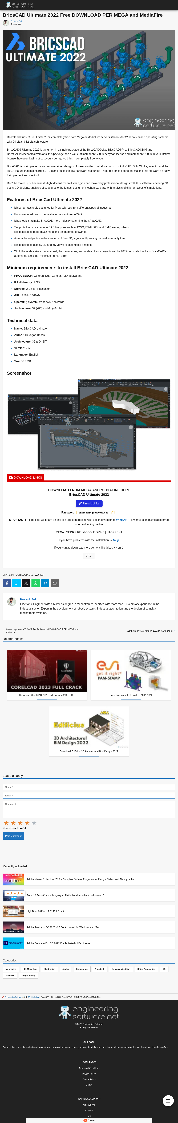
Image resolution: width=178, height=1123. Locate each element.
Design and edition (121, 969)
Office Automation (146, 969)
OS (164, 969)
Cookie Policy (89, 1079)
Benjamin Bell (16, 21)
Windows (10, 975)
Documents (82, 969)
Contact (89, 1110)
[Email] (55, 583)
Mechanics (11, 969)
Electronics (49, 969)
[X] (26, 583)
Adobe (65, 969)
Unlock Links (90, 503)
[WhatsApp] (35, 583)
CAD (88, 555)
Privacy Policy (89, 1074)
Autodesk (99, 969)
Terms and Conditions (89, 1068)
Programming (28, 975)
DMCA (89, 1085)
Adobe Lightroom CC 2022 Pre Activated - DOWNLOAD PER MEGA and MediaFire (42, 630)
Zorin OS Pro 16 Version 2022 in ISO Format (149, 631)
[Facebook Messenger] (16, 583)
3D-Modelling (30, 969)
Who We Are (89, 1105)
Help (89, 1116)
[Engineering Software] (89, 1012)
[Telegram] (45, 583)
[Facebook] (7, 583)
